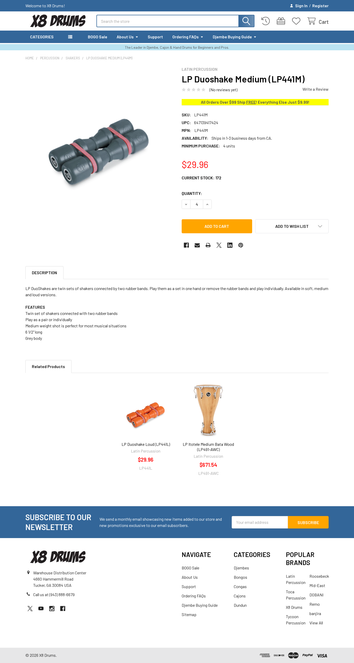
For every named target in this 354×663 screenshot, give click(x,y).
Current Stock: (201, 177)
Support (155, 36)
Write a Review (315, 89)
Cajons (240, 595)
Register (320, 5)
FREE (251, 102)
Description (44, 272)
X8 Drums (294, 607)
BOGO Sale (97, 36)
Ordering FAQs (185, 36)
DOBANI (316, 594)
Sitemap (189, 614)
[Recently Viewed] (267, 21)
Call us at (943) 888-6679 (54, 594)
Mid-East (317, 585)
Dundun (240, 605)
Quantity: (192, 193)
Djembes (241, 567)
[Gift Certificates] (282, 21)
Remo (314, 604)
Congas (240, 586)
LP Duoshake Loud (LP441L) (146, 444)
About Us (125, 36)
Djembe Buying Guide (232, 36)
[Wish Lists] (297, 21)
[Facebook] (186, 245)
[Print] (208, 245)
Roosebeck (319, 576)
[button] (292, 226)
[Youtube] (41, 608)
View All (316, 622)
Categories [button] (42, 36)
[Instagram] (51, 608)
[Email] (197, 245)
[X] (219, 245)
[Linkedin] (230, 245)
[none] (98, 140)
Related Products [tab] (48, 366)
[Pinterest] (240, 245)
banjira (315, 613)
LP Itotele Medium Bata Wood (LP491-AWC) (208, 447)
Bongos (240, 577)
